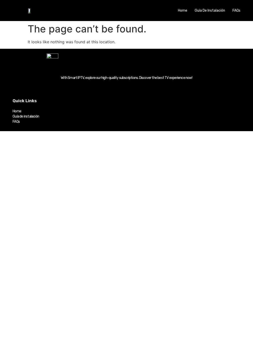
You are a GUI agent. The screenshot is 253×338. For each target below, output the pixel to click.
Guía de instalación (210, 10)
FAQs (236, 10)
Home (182, 10)
